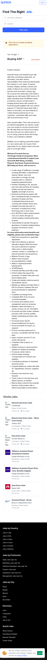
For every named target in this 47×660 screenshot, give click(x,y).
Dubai (5, 587)
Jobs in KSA (7, 536)
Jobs (4, 610)
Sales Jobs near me (10, 560)
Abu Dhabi (6, 600)
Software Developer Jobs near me (15, 566)
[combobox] (23, 18)
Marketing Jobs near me (11, 563)
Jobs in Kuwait (8, 546)
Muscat (5, 593)
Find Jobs (23, 30)
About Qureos (7, 631)
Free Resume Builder (10, 634)
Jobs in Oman (7, 542)
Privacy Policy (22, 655)
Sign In (43, 2)
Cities (5, 617)
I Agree (39, 653)
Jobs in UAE (7, 533)
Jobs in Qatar (7, 539)
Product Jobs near (9, 569)
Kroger (14, 54)
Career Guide (7, 640)
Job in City (6, 620)
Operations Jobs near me (12, 573)
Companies (7, 613)
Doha (4, 596)
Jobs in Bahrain (8, 549)
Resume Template (9, 637)
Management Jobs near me (12, 576)
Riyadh (5, 590)
